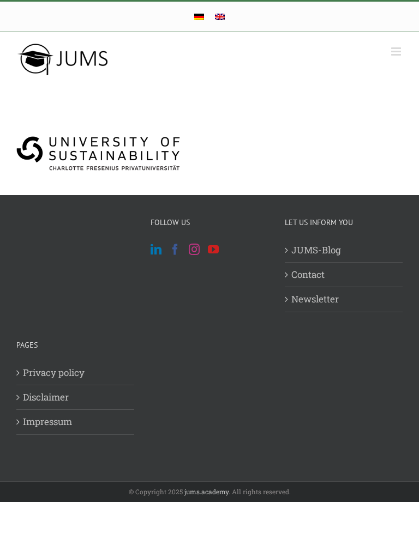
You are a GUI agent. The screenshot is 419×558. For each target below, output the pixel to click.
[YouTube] (213, 249)
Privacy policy (54, 372)
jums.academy (206, 491)
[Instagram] (194, 249)
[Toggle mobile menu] (397, 51)
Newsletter (315, 299)
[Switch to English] (220, 16)
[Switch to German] (199, 16)
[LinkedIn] (156, 249)
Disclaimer (46, 397)
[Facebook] (175, 249)
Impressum (47, 421)
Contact (308, 274)
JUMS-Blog (316, 250)
